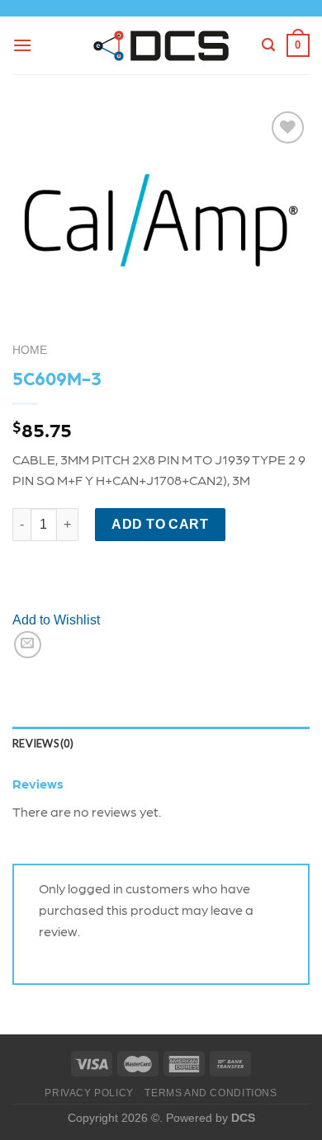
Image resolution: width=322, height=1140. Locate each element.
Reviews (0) (42, 743)
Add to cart (159, 524)
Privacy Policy (89, 1093)
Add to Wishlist (56, 620)
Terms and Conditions (210, 1093)
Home (29, 350)
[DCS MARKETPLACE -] (161, 45)
